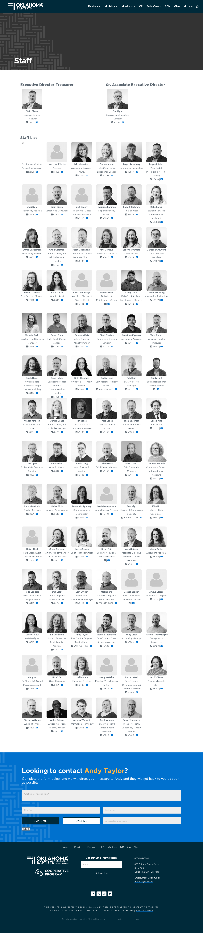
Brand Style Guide (144, 881)
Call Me (81, 821)
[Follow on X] (99, 893)
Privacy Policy (144, 911)
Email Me (40, 821)
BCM (168, 7)
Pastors (93, 7)
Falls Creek (154, 7)
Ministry (110, 7)
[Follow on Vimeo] (110, 893)
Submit (26, 829)
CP (141, 7)
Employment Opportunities (148, 877)
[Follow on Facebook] (93, 893)
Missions (127, 7)
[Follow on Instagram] (104, 893)
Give (177, 7)
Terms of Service (128, 919)
